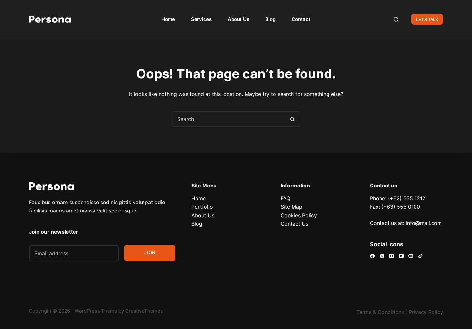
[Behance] (410, 256)
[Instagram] (391, 256)
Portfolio (202, 206)
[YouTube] (401, 256)
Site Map (291, 206)
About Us (238, 19)
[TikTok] (420, 256)
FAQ (285, 198)
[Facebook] (372, 256)
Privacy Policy (426, 312)
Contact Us (294, 224)
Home (168, 19)
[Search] (396, 19)
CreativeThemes (144, 311)
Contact (301, 19)
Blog (270, 19)
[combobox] (228, 119)
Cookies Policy (299, 215)
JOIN (149, 252)
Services (201, 19)
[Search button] (292, 119)
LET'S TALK (427, 19)
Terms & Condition (378, 312)
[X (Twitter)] (382, 256)
